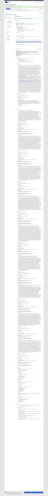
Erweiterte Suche (18, 10)
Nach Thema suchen (26, 10)
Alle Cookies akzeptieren (27, 492)
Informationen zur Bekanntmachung (8, 39)
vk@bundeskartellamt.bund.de (23, 388)
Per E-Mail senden (9, 26)
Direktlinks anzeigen (9, 22)
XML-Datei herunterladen (10, 21)
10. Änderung (7, 37)
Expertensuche (22, 10)
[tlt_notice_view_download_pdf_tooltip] (16, 42)
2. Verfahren (7, 32)
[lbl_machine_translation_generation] (24, 44)
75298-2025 (30, 18)
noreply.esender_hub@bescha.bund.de (24, 399)
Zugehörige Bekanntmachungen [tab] (9, 18)
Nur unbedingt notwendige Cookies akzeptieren (37, 492)
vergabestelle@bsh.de (20, 27)
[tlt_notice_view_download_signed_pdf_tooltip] (19, 37)
